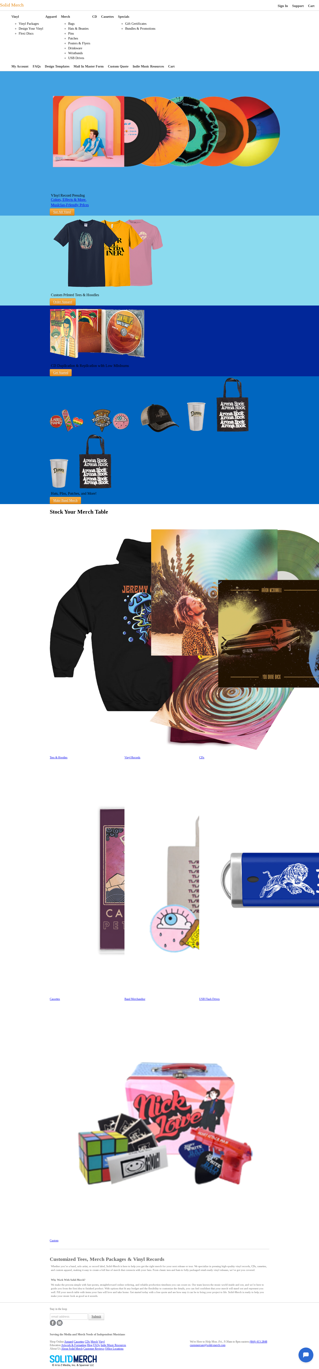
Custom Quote (118, 66)
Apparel (51, 16)
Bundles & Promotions (140, 28)
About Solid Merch (72, 1348)
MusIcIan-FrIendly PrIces (70, 205)
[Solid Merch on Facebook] (53, 1324)
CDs (87, 1341)
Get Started (60, 372)
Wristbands (75, 53)
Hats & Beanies (78, 28)
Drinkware (75, 48)
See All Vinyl (62, 212)
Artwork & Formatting (73, 1345)
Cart (311, 6)
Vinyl (15, 16)
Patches (73, 38)
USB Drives (76, 58)
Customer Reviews (93, 1348)
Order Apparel (62, 302)
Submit (96, 1316)
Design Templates (57, 66)
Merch (65, 16)
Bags (71, 23)
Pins (71, 33)
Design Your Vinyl (31, 28)
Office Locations (114, 1348)
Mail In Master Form (89, 66)
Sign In (283, 6)
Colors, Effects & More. (68, 200)
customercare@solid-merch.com (207, 1345)
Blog (89, 1345)
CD (94, 16)
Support (298, 6)
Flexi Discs (26, 33)
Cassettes (107, 16)
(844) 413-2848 (258, 1341)
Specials (123, 16)
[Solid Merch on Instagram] (60, 1324)
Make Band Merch (65, 500)
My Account (19, 66)
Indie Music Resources (148, 66)
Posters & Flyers (79, 43)
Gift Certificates (135, 23)
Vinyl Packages (29, 23)
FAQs (37, 66)
